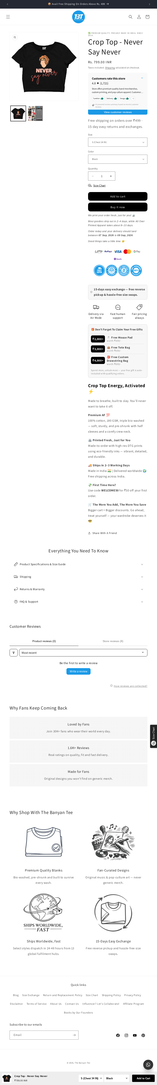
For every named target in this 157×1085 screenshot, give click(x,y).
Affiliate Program (133, 1003)
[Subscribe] (74, 1035)
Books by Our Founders (78, 1012)
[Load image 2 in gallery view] (35, 113)
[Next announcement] (149, 4)
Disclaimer (16, 1003)
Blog (16, 995)
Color (91, 151)
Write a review (78, 671)
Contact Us (72, 1003)
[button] (8, 17)
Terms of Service (37, 1003)
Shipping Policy (111, 995)
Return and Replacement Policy (62, 995)
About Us (56, 1003)
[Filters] (14, 652)
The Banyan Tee (82, 1062)
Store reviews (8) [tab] (113, 641)
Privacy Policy (132, 995)
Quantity (93, 168)
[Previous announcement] (7, 4)
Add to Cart (143, 1078)
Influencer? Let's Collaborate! (100, 1003)
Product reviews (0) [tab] (44, 641)
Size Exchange (30, 995)
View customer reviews (118, 112)
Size (90, 134)
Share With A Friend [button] (104, 533)
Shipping (110, 67)
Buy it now (117, 207)
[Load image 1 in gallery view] (18, 113)
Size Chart (92, 995)
